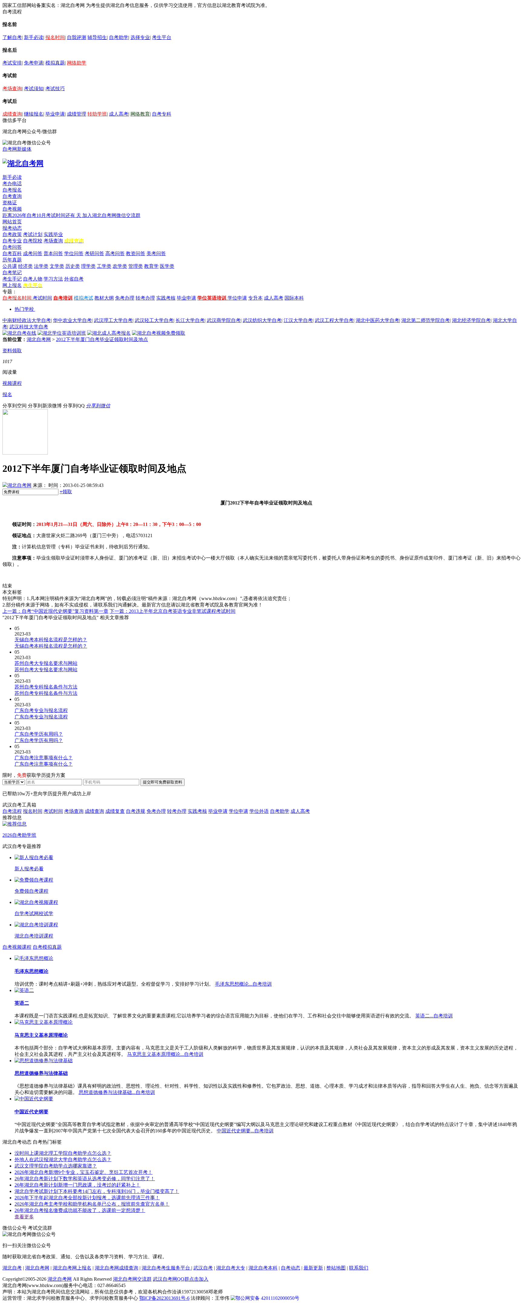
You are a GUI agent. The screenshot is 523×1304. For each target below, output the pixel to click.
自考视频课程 (16, 947)
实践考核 (166, 298)
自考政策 (12, 234)
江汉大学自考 (298, 320)
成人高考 (118, 114)
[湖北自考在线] (19, 333)
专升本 (255, 298)
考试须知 (33, 88)
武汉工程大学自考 (334, 320)
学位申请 (237, 298)
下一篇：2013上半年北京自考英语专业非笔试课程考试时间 (172, 611)
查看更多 (24, 1216)
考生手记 (12, 278)
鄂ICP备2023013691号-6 (164, 1298)
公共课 (9, 266)
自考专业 (12, 240)
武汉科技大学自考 (28, 326)
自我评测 (76, 37)
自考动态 (290, 1267)
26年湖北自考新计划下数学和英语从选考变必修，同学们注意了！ (85, 1178)
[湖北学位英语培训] (62, 333)
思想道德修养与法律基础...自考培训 (117, 1092)
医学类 (167, 266)
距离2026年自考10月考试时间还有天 (42, 215)
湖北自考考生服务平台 (166, 1267)
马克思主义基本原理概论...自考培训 (165, 1054)
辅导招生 (97, 37)
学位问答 (74, 253)
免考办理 (124, 298)
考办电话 (12, 183)
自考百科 (12, 253)
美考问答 (156, 253)
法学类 (41, 266)
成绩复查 (115, 811)
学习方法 (53, 278)
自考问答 (12, 247)
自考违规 (135, 811)
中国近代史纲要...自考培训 (245, 1130)
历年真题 (12, 259)
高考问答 (115, 253)
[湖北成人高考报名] (109, 333)
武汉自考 (203, 1267)
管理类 (135, 266)
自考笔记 (12, 272)
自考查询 (12, 196)
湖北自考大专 (230, 1267)
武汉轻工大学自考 (154, 320)
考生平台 (161, 37)
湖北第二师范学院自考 (425, 320)
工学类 (104, 266)
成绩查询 (12, 114)
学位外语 (259, 811)
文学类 (57, 266)
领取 (66, 491)
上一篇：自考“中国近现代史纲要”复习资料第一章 (55, 611)
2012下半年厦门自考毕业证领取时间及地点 (102, 339)
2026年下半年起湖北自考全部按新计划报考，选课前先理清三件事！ (87, 1197)
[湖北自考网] (23, 163)
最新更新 (313, 1267)
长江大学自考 (190, 320)
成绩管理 (76, 114)
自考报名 (12, 189)
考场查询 (12, 88)
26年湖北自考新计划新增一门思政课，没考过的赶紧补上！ (77, 1184)
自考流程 (12, 811)
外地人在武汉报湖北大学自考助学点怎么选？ (63, 1159)
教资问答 (135, 253)
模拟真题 (55, 62)
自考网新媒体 (16, 149)
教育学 (151, 266)
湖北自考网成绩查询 (116, 1267)
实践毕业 (53, 234)
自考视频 (12, 209)
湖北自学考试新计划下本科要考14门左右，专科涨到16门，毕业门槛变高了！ (97, 1191)
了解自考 (12, 37)
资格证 (9, 202)
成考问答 (32, 253)
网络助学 (76, 62)
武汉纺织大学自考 (262, 320)
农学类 (120, 266)
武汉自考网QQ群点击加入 (181, 1279)
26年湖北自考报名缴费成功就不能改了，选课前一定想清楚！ (80, 1210)
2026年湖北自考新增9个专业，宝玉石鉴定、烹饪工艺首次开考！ (84, 1172)
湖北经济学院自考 (471, 320)
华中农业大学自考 (72, 320)
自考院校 (32, 240)
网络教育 (140, 114)
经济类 (25, 266)
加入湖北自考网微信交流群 (111, 215)
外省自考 (74, 278)
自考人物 (32, 278)
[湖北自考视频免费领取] (158, 333)
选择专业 (140, 37)
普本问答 (53, 253)
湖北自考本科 (263, 1267)
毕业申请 (55, 114)
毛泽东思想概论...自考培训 (243, 984)
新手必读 (33, 37)
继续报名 (33, 114)
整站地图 (336, 1267)
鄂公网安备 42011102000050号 (267, 1298)
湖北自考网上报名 (72, 1267)
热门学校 (24, 309)
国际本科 (294, 298)
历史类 (72, 266)
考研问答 (94, 253)
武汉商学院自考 (224, 320)
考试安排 (12, 62)
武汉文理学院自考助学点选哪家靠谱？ (56, 1165)
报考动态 (12, 228)
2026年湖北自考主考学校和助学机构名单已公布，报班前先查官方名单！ (92, 1204)
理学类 (88, 266)
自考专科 (161, 114)
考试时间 (42, 298)
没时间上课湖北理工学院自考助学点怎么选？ (63, 1153)
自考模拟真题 (47, 947)
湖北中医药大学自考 (377, 320)
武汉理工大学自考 (113, 320)
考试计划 (32, 234)
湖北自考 (12, 1267)
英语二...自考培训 (434, 1015)
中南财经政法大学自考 (26, 320)
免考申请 (33, 62)
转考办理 (145, 298)
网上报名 (12, 285)
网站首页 (12, 221)
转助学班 (97, 114)
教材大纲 (104, 298)
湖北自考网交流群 (132, 1279)
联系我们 (358, 1267)
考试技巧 (55, 88)
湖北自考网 (39, 339)
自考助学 (118, 37)
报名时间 (55, 37)
